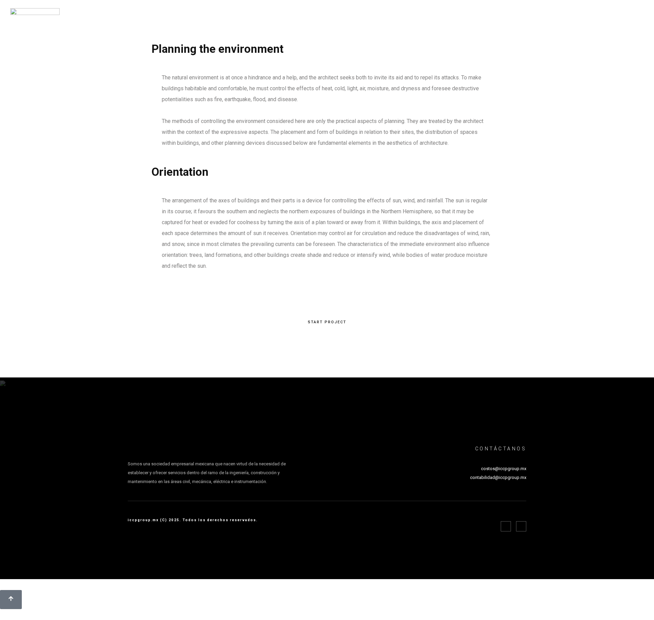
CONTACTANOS (616, 16)
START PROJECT (327, 322)
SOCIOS (573, 16)
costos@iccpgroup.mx (503, 468)
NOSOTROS (424, 16)
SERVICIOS (465, 16)
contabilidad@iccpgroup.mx (498, 477)
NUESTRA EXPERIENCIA (521, 16)
